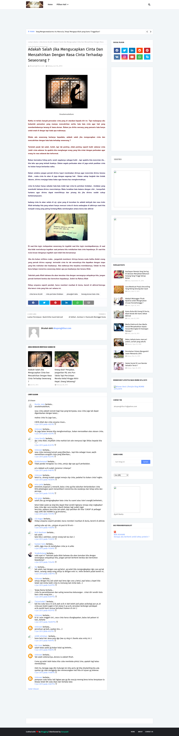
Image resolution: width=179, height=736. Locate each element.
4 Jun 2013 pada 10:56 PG (45, 480)
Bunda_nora (40, 404)
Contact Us (149, 732)
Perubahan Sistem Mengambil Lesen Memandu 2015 (137, 352)
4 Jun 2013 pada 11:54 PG (45, 562)
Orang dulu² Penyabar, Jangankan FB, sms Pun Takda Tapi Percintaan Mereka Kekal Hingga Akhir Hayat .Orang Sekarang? (66, 376)
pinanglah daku (72, 294)
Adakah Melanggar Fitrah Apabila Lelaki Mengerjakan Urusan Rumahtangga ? (136, 301)
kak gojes (38, 498)
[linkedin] (132, 50)
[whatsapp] (140, 57)
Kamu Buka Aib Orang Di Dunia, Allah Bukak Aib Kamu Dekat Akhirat (137, 313)
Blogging (44, 732)
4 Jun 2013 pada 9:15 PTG (45, 610)
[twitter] (124, 50)
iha (36, 567)
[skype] (147, 57)
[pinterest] (147, 50)
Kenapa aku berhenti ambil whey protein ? (131, 537)
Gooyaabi (65, 732)
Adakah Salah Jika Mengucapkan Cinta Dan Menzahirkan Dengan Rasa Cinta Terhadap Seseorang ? (40, 376)
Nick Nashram (40, 532)
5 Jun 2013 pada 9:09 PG (44, 641)
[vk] (117, 57)
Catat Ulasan (33, 689)
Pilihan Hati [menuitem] (61, 4)
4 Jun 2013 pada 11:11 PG (45, 493)
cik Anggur (39, 519)
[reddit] (140, 50)
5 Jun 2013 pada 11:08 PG (45, 672)
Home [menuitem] (50, 4)
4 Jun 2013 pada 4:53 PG (44, 434)
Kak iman (38, 645)
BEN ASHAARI (119, 534)
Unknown (38, 429)
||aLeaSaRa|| (40, 602)
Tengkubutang (40, 553)
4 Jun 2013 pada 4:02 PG (44, 424)
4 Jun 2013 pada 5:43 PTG (45, 585)
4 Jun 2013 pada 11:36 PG (45, 539)
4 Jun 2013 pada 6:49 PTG (45, 597)
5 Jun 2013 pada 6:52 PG (44, 631)
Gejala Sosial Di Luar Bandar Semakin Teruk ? (136, 364)
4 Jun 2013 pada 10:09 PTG (45, 622)
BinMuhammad (41, 461)
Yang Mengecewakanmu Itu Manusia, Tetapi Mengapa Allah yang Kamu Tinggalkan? (68, 32)
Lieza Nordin (40, 438)
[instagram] (124, 57)
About (140, 732)
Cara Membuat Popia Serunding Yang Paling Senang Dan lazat (137, 288)
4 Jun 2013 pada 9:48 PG (44, 470)
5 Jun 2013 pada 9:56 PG (44, 650)
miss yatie (39, 484)
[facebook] (117, 50)
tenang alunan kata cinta (90, 294)
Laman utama (33, 42)
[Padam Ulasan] (55, 424)
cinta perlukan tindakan (54, 294)
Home (133, 732)
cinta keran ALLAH (45, 42)
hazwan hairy (40, 544)
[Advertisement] (73, 19)
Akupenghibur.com (37, 66)
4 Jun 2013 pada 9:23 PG (44, 457)
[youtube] (132, 57)
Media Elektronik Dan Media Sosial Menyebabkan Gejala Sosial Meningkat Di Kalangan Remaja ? (136, 327)
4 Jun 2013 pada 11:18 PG (45, 528)
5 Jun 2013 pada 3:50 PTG (45, 684)
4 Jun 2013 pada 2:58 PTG (45, 574)
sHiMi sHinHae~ (41, 636)
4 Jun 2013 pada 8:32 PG (44, 445)
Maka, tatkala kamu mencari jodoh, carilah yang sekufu (136, 340)
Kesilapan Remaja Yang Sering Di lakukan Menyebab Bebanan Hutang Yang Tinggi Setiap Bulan (137, 274)
